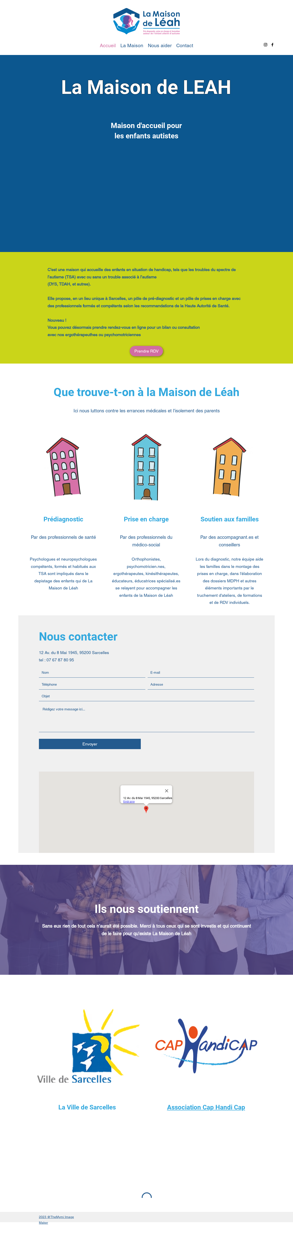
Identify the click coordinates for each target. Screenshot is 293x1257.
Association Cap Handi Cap (206, 1107)
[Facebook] (272, 44)
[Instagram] (265, 44)
